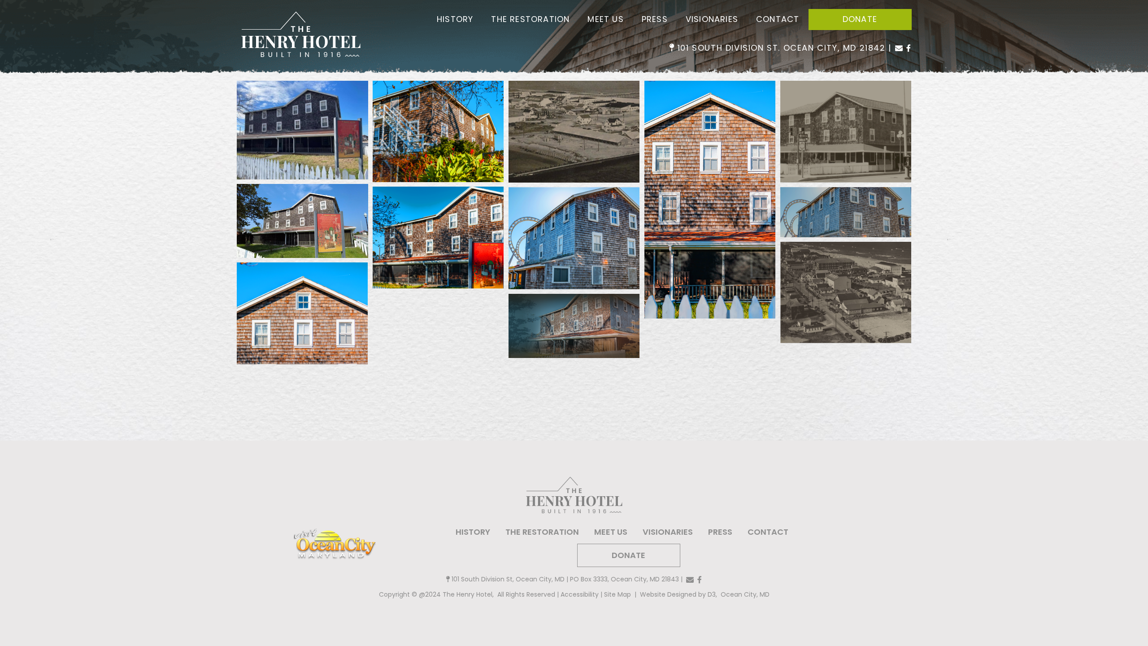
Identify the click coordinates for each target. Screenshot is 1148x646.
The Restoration (530, 19)
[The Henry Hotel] (301, 35)
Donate (860, 19)
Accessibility (580, 594)
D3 (711, 594)
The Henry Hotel (467, 594)
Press (655, 19)
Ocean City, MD (745, 594)
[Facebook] (909, 48)
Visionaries (712, 19)
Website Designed (669, 594)
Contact (777, 19)
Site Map (617, 594)
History (455, 19)
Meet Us (605, 19)
